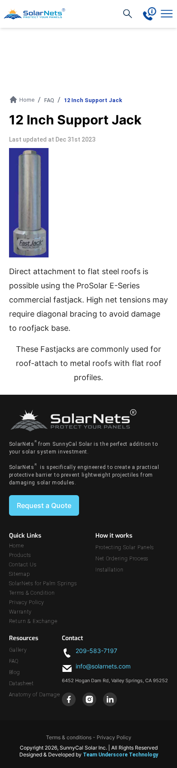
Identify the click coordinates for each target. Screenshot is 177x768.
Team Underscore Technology (120, 755)
